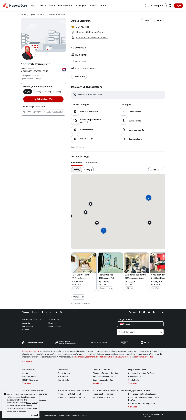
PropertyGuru (28, 369)
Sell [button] (51, 5)
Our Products (27, 326)
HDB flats (100, 357)
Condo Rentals (134, 380)
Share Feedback (54, 326)
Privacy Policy (58, 112)
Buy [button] (32, 5)
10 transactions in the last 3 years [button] (92, 37)
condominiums (79, 357)
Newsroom (52, 323)
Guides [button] (92, 5)
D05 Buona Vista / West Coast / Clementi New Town (144, 398)
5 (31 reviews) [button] (82, 26)
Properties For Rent (137, 369)
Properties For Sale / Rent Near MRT (74, 390)
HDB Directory (63, 377)
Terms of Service (49, 416)
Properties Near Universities (105, 394)
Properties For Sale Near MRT (70, 394)
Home (23, 14)
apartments (91, 357)
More (102, 5)
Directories (63, 369)
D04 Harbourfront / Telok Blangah (142, 394)
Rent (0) (88, 169)
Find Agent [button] (81, 5)
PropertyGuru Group (31, 319)
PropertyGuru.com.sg (30, 351)
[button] (84, 271)
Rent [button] (41, 5)
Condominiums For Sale (103, 380)
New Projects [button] (64, 5)
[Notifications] (170, 5)
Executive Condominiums (114, 357)
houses (128, 357)
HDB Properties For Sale (103, 377)
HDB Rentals (133, 377)
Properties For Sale (101, 369)
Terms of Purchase (79, 416)
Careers (25, 330)
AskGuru (25, 373)
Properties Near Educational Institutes (110, 390)
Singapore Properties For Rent (141, 373)
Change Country (124, 319)
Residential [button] (76, 162)
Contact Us (53, 319)
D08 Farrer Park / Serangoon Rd (141, 404)
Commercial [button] (91, 162)
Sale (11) (76, 169)
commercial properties (144, 357)
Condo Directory (64, 373)
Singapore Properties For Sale (105, 373)
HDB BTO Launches (30, 380)
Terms (49, 112)
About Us (26, 323)
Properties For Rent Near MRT (70, 397)
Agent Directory (37, 14)
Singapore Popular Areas (139, 390)
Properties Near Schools (103, 397)
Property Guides (29, 377)
